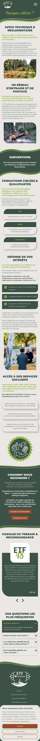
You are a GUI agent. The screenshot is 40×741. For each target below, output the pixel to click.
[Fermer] (37, 708)
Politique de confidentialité (20, 721)
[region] (20, 723)
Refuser (20, 737)
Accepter (20, 726)
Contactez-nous (20, 518)
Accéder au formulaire (20, 512)
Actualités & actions (19, 702)
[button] (23, 600)
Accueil (19, 691)
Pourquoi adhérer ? (19, 698)
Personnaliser (20, 731)
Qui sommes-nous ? (19, 695)
